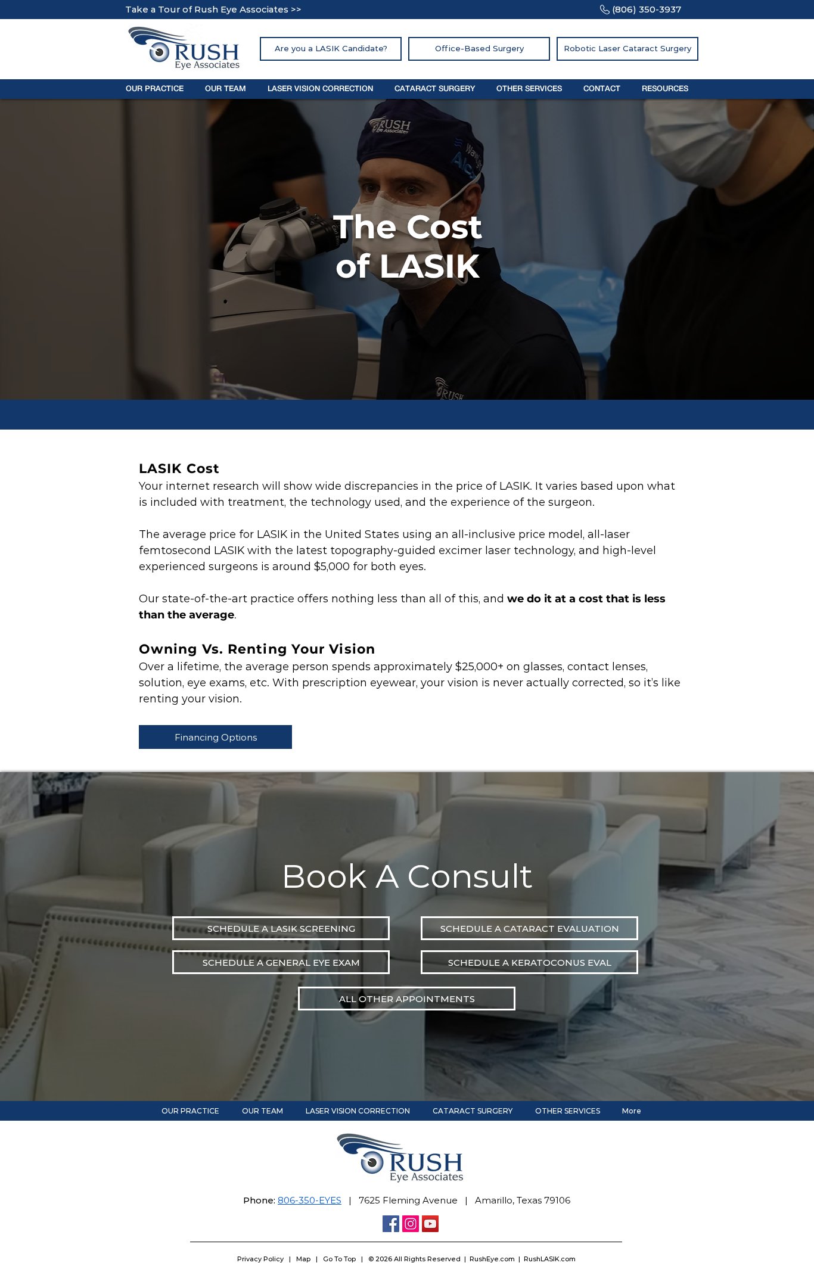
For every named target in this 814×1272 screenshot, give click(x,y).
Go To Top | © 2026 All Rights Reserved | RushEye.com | (423, 1259)
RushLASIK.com (550, 1259)
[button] (154, 89)
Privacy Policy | (266, 1259)
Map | (309, 1259)
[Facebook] (391, 1223)
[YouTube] (430, 1223)
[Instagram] (410, 1223)
